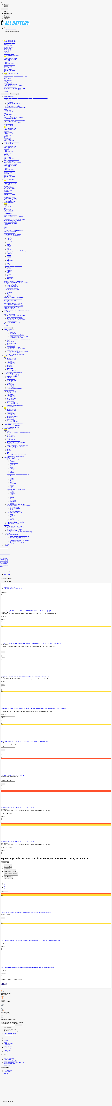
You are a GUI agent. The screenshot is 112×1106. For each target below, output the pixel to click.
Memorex (9, 249)
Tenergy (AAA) (8, 67)
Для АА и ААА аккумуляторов (12, 235)
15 (4, 883)
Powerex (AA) (7, 48)
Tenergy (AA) (7, 51)
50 (4, 886)
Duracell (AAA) (8, 69)
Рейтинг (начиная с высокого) (11, 873)
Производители (8, 1046)
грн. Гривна (6, 16)
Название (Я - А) (8, 868)
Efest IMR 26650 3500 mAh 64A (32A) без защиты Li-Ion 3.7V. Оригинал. (19, 807)
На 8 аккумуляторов (12, 285)
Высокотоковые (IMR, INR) (14, 103)
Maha (8, 248)
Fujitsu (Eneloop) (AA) (9, 43)
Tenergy (6, 226)
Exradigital (9, 292)
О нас (5, 1042)
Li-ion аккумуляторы (11, 73)
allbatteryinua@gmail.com (10, 29)
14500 (5, 81)
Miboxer (9, 256)
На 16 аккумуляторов (12, 288)
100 (4, 888)
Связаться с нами (8, 1043)
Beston (8, 267)
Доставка (6, 4)
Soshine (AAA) (8, 66)
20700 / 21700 (7, 78)
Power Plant (10, 260)
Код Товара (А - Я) (8, 876)
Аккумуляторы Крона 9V (10, 1061)
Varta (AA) (6, 44)
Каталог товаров (8, 328)
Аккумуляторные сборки (10, 84)
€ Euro (5, 11)
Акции (5, 1047)
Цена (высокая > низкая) (10, 871)
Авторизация (7, 575)
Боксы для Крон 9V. (12, 321)
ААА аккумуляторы (10, 56)
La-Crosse (9, 245)
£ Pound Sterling (8, 13)
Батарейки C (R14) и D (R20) (11, 307)
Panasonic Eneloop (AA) (10, 41)
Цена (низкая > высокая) (10, 870)
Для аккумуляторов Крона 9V (12, 289)
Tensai (5, 228)
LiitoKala (9, 246)
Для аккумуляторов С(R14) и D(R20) (13, 281)
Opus (8, 259)
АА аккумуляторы (9, 40)
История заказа (8, 1071)
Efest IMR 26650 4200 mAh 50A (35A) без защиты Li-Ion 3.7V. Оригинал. (19, 841)
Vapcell (8, 263)
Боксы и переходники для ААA (12, 72)
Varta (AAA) (7, 61)
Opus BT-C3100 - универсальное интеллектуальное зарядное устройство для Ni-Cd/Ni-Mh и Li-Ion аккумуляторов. (30, 940)
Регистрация (7, 574)
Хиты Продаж (7, 1050)
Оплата (6, 6)
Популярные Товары (9, 1048)
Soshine (6, 224)
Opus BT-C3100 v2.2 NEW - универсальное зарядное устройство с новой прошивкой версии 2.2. (26, 912)
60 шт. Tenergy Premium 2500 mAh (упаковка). (12, 775)
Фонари (6, 323)
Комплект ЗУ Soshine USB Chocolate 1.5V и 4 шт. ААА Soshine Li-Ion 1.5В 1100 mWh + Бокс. (25, 741)
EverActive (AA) (8, 45)
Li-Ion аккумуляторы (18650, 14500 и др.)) (14, 1062)
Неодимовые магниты (10, 87)
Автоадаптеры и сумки (10, 300)
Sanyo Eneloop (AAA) (9, 65)
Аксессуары (7, 1065)
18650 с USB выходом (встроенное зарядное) (15, 76)
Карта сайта (7, 1044)
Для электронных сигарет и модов (16, 105)
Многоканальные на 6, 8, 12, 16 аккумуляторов (16, 282)
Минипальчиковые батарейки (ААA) (13, 306)
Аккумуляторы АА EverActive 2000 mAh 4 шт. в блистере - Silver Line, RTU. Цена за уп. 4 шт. (25, 676)
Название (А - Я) (8, 866)
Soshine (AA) (7, 49)
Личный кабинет (8, 1070)
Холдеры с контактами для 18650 (12, 89)
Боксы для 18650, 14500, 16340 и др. (13, 85)
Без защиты (10, 102)
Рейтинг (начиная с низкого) (10, 874)
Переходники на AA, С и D (14, 322)
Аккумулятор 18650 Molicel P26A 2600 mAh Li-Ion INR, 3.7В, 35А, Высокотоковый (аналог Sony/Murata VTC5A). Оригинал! (33, 708)
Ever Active (9, 241)
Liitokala (9, 255)
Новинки (6, 1051)
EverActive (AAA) (8, 62)
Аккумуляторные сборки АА (11, 55)
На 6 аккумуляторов (12, 284)
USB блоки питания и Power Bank (13, 299)
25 (4, 884)
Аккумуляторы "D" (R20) (10, 201)
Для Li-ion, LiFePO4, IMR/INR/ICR (13, 266)
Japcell (8, 244)
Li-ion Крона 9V (8, 83)
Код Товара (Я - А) (8, 878)
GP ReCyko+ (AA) (8, 47)
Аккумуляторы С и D (9, 1059)
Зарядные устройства (9, 1063)
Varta (5, 227)
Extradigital (9, 238)
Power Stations (10, 278)
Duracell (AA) (7, 52)
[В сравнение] (1, 689)
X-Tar (8, 264)
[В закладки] (1, 655)
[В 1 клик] (1, 621)
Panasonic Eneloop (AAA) (10, 58)
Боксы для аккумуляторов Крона (12, 231)
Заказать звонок (9, 1035)
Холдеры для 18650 (12, 121)
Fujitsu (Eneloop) (11, 239)
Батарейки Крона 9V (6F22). (11, 308)
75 (4, 887)
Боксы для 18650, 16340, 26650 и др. (16, 315)
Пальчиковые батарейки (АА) (12, 304)
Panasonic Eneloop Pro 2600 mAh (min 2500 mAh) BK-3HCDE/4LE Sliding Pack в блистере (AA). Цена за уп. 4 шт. (30, 611)
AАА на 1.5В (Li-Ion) (9, 70)
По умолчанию (5, 862)
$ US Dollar (6, 15)
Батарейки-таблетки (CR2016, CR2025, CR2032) (16, 310)
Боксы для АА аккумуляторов (14, 317)
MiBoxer (9, 273)
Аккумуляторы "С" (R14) (10, 200)
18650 (5, 74)
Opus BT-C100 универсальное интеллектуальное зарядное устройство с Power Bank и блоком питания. (27, 967)
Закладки (6, 1073)
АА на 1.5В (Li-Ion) (9, 54)
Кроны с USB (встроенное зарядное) (13, 230)
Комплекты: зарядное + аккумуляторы (14, 297)
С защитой (9, 100)
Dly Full (9, 237)
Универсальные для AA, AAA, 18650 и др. (15, 250)
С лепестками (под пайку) (13, 106)
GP (7, 242)
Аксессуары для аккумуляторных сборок (14, 88)
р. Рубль (6, 18)
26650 (5, 77)
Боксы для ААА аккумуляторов (15, 318)
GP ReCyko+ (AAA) (9, 63)
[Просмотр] (1, 594)
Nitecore (9, 257)
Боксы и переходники (9, 314)
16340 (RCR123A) (8, 80)
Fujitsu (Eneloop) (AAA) (10, 59)
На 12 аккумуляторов (12, 286)
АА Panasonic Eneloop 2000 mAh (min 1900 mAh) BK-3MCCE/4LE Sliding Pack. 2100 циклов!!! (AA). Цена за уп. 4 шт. (31, 643)
